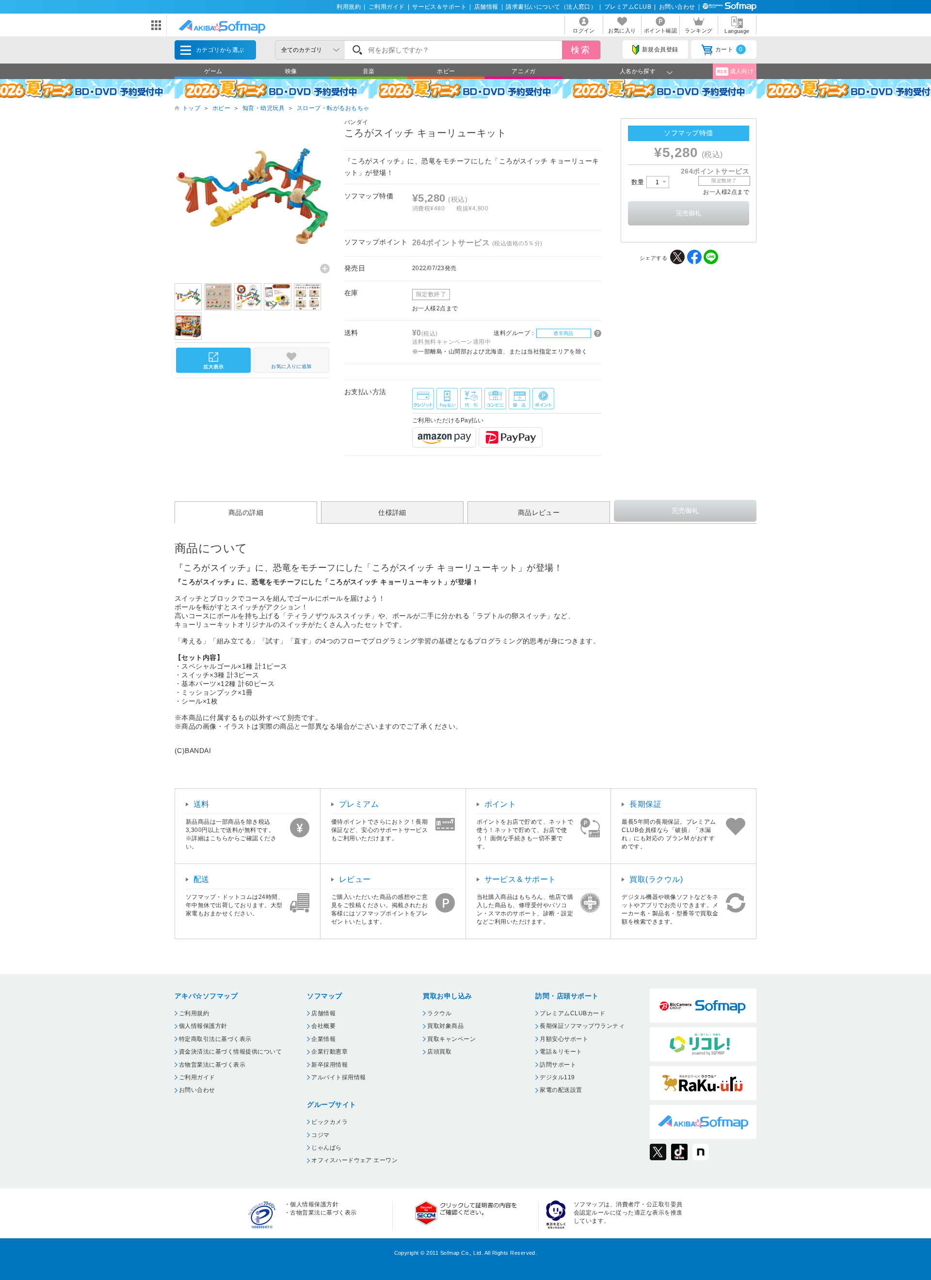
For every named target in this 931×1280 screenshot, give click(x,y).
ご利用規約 (194, 1013)
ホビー (446, 71)
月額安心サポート (564, 1039)
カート (729, 49)
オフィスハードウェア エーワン (354, 1160)
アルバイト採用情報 (338, 1077)
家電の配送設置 (561, 1090)
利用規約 (349, 6)
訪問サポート (558, 1064)
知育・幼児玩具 (263, 108)
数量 (638, 182)
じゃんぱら (326, 1147)
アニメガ (524, 71)
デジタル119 (557, 1077)
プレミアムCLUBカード (572, 1013)
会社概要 (323, 1026)
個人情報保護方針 (203, 1026)
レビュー (355, 879)
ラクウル (439, 1013)
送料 (201, 804)
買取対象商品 (445, 1026)
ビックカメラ (329, 1122)
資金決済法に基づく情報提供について (230, 1051)
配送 (201, 879)
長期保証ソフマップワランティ (582, 1026)
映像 (291, 71)
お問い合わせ (677, 6)
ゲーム (213, 71)
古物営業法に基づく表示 (212, 1064)
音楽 (369, 71)
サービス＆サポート (439, 6)
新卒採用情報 (329, 1064)
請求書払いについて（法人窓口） (551, 6)
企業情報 (323, 1039)
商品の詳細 (245, 512)
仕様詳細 (392, 512)
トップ (191, 108)
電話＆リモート (561, 1051)
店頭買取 (439, 1051)
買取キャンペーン (451, 1039)
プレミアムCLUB (627, 6)
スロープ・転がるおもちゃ (333, 108)
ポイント (500, 804)
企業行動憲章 (329, 1051)
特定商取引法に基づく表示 (215, 1039)
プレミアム (359, 804)
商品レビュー (539, 512)
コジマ (320, 1135)
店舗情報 (486, 6)
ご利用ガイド (387, 6)
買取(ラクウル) (656, 879)
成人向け (735, 71)
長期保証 (645, 804)
